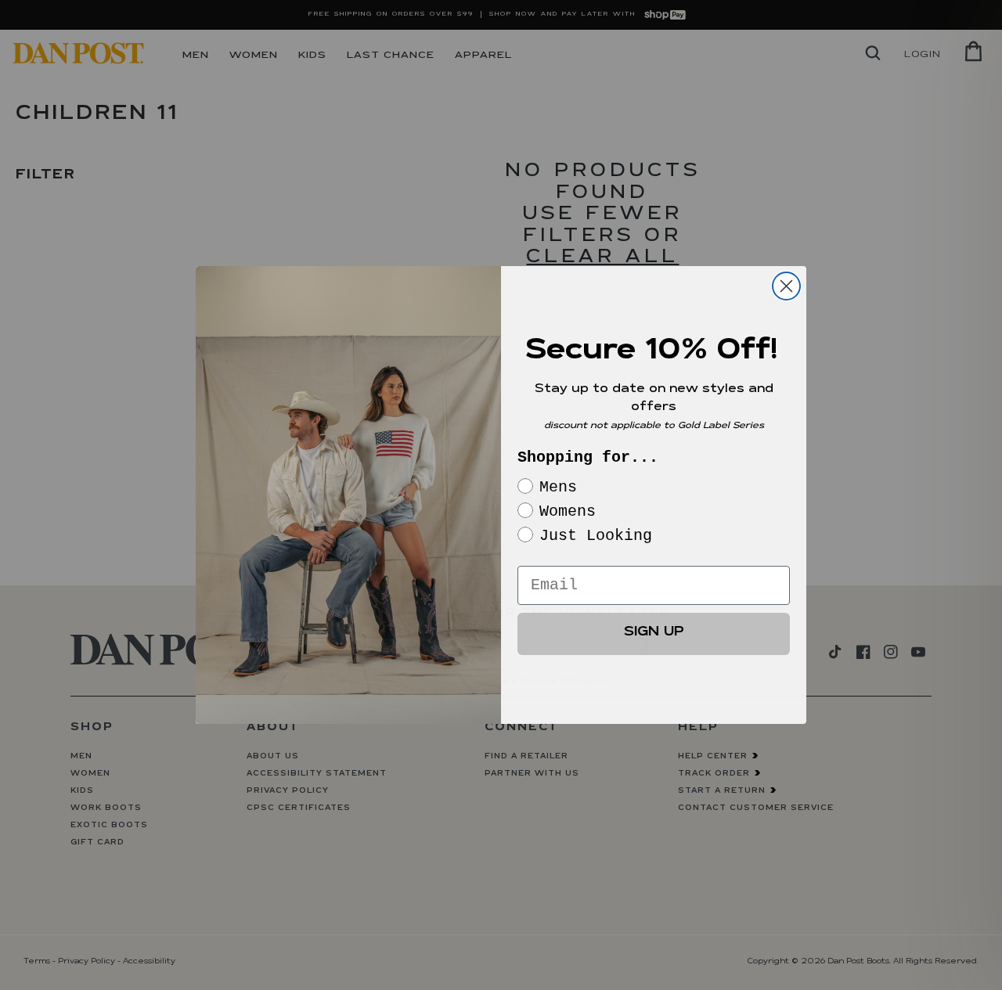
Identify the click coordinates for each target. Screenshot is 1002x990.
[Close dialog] (786, 286)
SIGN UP (654, 634)
